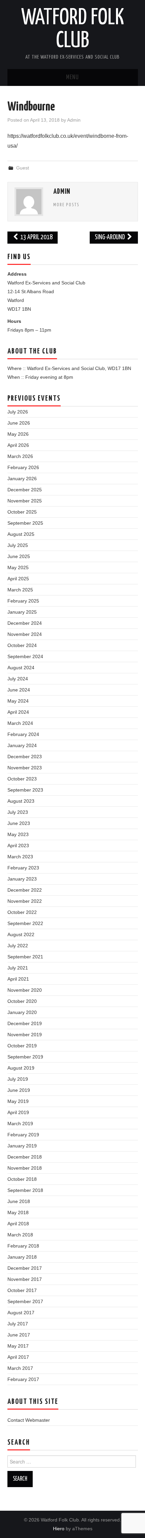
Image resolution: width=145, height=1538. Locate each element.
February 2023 (23, 867)
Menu (72, 77)
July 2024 (17, 678)
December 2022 (24, 890)
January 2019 (22, 1145)
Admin (74, 120)
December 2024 (24, 623)
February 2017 (23, 1379)
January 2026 (22, 478)
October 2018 (22, 1179)
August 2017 (20, 1312)
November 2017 (24, 1279)
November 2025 (24, 500)
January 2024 (22, 745)
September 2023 (25, 790)
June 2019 (18, 1090)
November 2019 (24, 1034)
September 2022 (25, 923)
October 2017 (22, 1290)
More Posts (66, 205)
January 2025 (22, 612)
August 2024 (20, 667)
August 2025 (20, 534)
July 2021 (17, 968)
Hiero (58, 1528)
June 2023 (18, 823)
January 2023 (22, 879)
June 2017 (18, 1334)
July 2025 (17, 545)
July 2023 (17, 812)
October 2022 (22, 912)
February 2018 (23, 1246)
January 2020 (22, 1012)
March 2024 (20, 723)
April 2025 (18, 578)
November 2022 (24, 901)
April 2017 (18, 1357)
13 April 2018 (36, 237)
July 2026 (17, 411)
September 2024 (25, 656)
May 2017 (18, 1346)
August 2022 (20, 934)
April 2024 (18, 712)
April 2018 (18, 1223)
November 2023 (24, 767)
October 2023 (22, 778)
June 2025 (18, 556)
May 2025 (18, 567)
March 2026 (20, 456)
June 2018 (18, 1201)
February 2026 (23, 467)
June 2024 (18, 690)
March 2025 (20, 589)
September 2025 (25, 523)
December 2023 (24, 756)
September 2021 (25, 956)
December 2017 (24, 1268)
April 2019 (18, 1112)
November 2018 (24, 1168)
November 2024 (24, 634)
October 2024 (22, 645)
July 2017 (17, 1323)
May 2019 (18, 1101)
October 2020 (22, 1001)
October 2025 (22, 512)
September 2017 (25, 1301)
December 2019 (24, 1023)
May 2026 (18, 434)
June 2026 (18, 423)
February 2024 (23, 734)
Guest (22, 168)
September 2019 (25, 1056)
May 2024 (18, 701)
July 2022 (17, 945)
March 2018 (20, 1234)
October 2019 (22, 1045)
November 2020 (24, 990)
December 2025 (24, 489)
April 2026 (18, 445)
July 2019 (17, 1079)
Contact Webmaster (28, 1420)
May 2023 (18, 834)
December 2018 (24, 1157)
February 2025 (23, 601)
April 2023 (18, 845)
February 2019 (23, 1134)
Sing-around (110, 237)
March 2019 (20, 1123)
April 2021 (18, 979)
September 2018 (25, 1190)
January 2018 (22, 1257)
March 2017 (20, 1368)
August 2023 (20, 801)
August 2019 (20, 1068)
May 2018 (18, 1212)
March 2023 (20, 856)
